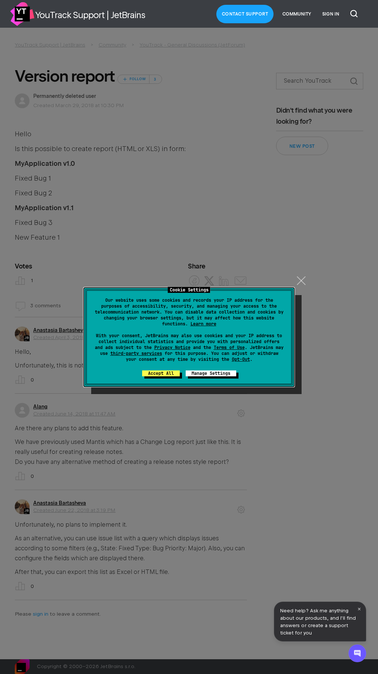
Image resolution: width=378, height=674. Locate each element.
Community (296, 14)
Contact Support (245, 14)
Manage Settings (211, 373)
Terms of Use (229, 347)
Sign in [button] (330, 14)
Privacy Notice (172, 347)
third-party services (136, 353)
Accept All (161, 373)
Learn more (203, 324)
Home (22, 14)
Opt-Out (241, 359)
